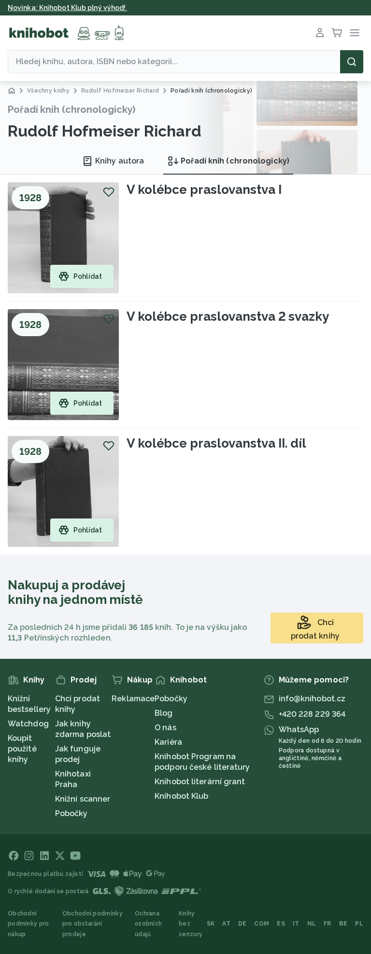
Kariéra (168, 742)
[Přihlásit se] (319, 32)
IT (296, 923)
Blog (163, 713)
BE (343, 923)
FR (327, 923)
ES (281, 923)
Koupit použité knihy (22, 749)
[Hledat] (351, 61)
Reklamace (133, 698)
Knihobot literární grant (200, 781)
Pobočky (71, 813)
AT (226, 923)
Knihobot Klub (181, 796)
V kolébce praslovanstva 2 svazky (228, 316)
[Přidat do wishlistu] (108, 192)
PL (359, 923)
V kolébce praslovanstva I (204, 189)
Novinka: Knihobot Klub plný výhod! (68, 8)
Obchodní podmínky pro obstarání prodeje (92, 924)
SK (211, 923)
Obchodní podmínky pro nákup (28, 924)
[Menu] (354, 32)
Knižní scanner (82, 799)
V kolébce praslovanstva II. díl (216, 443)
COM (261, 923)
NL (311, 923)
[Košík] (337, 32)
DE (242, 923)
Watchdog (28, 723)
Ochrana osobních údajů (148, 924)
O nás (165, 727)
